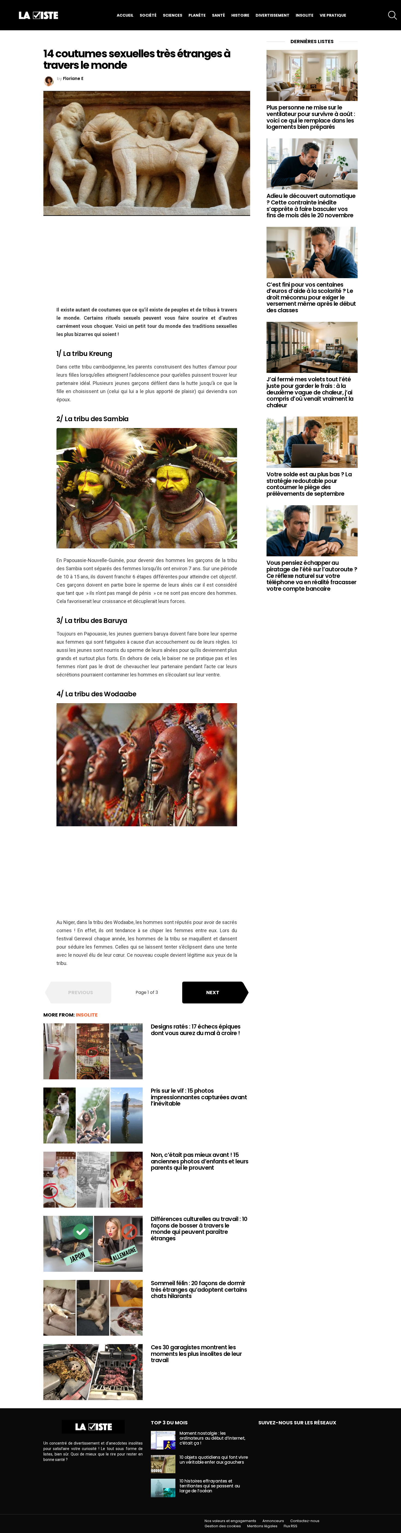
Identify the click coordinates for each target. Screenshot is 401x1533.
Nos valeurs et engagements (230, 1521)
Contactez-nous (304, 1521)
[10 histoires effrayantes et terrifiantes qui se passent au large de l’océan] (163, 1488)
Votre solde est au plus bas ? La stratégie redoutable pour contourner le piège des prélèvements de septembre (309, 484)
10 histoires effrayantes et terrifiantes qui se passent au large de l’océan (209, 1486)
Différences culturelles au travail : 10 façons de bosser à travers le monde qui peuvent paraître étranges (199, 1228)
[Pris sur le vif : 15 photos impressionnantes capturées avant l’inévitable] (93, 1115)
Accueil (125, 15)
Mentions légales (262, 1526)
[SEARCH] (392, 15)
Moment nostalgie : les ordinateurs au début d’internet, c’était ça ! (212, 1438)
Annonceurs (273, 1521)
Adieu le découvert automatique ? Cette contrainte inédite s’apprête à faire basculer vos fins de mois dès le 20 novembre (311, 205)
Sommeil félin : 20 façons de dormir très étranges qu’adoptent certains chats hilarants (199, 1289)
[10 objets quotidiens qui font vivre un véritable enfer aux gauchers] (163, 1464)
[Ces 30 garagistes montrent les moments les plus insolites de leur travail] (93, 1372)
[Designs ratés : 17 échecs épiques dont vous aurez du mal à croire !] (93, 1051)
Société (148, 15)
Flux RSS (290, 1526)
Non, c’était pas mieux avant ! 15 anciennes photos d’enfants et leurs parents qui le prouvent (200, 1161)
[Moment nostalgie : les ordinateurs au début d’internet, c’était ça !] (163, 1440)
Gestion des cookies (223, 1526)
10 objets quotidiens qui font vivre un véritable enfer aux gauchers (213, 1459)
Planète (197, 15)
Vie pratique (333, 15)
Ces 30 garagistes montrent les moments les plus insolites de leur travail (196, 1353)
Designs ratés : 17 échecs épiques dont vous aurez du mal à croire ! (196, 1030)
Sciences (172, 15)
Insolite (304, 15)
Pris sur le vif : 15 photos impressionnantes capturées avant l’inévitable (199, 1097)
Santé (218, 15)
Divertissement (272, 15)
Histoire (240, 15)
